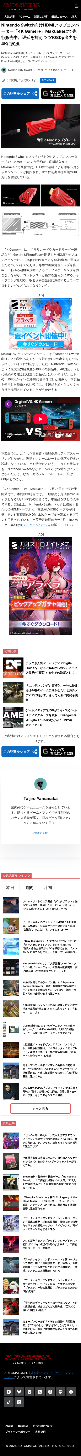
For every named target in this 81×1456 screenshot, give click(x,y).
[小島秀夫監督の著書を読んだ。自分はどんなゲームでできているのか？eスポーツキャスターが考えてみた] (11, 1161)
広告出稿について (43, 1425)
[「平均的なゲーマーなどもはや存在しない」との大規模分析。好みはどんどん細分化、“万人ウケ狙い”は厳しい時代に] (11, 1306)
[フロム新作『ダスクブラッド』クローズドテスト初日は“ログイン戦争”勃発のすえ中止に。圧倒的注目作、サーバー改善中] (11, 1244)
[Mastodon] (60, 1391)
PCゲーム (25, 16)
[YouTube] (9, 1391)
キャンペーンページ (34, 525)
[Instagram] (29, 1391)
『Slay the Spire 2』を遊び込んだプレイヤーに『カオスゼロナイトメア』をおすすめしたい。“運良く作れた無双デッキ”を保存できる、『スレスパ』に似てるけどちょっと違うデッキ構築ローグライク (50, 948)
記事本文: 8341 (40, 832)
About (9, 1425)
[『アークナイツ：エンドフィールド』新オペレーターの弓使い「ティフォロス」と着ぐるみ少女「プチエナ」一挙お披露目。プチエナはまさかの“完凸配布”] (11, 1285)
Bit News (48, 80)
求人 (74, 16)
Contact (23, 1425)
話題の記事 (41, 16)
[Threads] (50, 1391)
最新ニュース (60, 16)
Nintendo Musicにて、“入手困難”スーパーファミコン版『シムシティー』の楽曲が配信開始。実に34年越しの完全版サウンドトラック (50, 967)
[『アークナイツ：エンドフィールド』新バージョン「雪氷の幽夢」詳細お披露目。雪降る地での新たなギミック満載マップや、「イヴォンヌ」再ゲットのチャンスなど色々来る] (11, 1223)
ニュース (69, 70)
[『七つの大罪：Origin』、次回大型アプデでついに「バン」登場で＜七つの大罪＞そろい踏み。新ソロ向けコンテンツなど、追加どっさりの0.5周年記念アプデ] (11, 1141)
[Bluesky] (19, 1391)
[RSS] (19, 1402)
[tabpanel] (40, 1004)
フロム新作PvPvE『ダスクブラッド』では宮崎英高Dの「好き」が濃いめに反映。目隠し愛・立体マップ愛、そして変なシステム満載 (50, 1091)
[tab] (10, 887)
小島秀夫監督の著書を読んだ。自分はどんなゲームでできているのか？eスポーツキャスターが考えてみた (50, 1161)
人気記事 (9, 16)
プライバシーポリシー (17, 1431)
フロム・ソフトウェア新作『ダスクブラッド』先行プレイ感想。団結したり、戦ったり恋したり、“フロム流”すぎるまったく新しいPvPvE (50, 905)
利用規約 (40, 1431)
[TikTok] (9, 1402)
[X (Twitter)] (40, 1391)
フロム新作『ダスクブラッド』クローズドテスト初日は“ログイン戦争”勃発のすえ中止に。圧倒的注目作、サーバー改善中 (50, 1244)
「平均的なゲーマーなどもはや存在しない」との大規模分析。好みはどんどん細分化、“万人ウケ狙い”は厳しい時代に (50, 1306)
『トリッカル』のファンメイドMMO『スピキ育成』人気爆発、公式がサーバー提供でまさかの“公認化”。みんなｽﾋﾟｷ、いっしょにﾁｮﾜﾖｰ (49, 925)
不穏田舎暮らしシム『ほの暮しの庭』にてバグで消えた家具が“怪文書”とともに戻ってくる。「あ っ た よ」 (51, 1008)
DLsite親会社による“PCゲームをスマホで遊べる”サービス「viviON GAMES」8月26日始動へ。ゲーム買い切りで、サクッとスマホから (49, 1029)
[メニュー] (77, 6)
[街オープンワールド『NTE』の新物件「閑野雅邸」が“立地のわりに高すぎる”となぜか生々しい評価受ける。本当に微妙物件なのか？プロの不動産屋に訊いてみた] (11, 1327)
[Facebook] (71, 1391)
